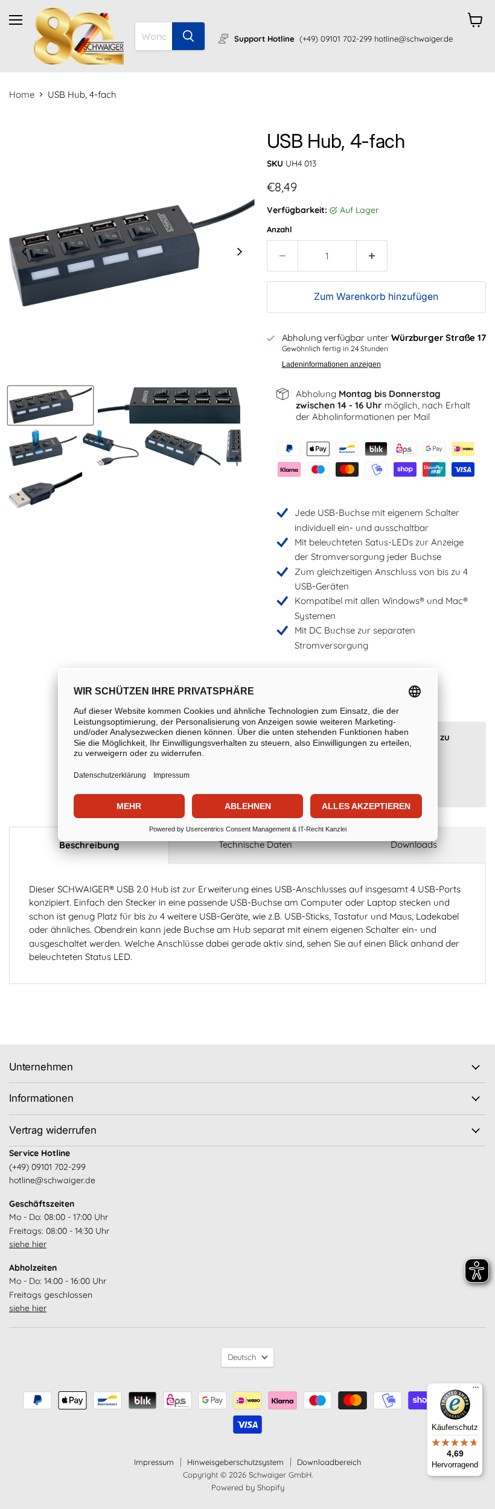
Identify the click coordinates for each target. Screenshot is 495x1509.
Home (21, 94)
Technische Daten (255, 844)
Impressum (154, 1462)
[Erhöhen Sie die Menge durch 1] (372, 256)
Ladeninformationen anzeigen (331, 364)
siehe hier (27, 1244)
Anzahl (279, 229)
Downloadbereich (329, 1462)
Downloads (414, 844)
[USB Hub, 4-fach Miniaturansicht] (50, 405)
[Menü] (475, 1390)
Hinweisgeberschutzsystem (235, 1462)
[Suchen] (188, 36)
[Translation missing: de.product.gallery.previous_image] (24, 253)
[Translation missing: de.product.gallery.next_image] (239, 253)
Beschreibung (89, 845)
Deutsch (242, 1357)
